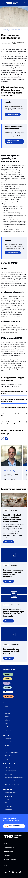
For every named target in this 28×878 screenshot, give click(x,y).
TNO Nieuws (8, 730)
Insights (7, 716)
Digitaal (7, 687)
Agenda (7, 710)
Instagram (16, 872)
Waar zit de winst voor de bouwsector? (13, 407)
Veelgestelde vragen (10, 759)
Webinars (7, 713)
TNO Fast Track (8, 799)
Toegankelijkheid (8, 851)
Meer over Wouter (9, 479)
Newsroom (6, 703)
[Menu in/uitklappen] (2, 2)
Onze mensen (8, 749)
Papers (6, 723)
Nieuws (7, 706)
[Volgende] (6, 438)
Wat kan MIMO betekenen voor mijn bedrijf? (12, 392)
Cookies (6, 843)
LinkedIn (5, 872)
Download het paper (13, 142)
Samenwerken (7, 789)
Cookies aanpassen (12, 114)
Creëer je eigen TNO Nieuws (14, 826)
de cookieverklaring (10, 110)
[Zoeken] (25, 2)
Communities (8, 755)
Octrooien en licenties (10, 781)
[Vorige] (2, 438)
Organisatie (8, 738)
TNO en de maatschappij (11, 752)
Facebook (9, 872)
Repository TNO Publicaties (12, 784)
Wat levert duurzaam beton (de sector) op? (12, 414)
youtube (8, 102)
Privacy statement (9, 847)
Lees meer (9, 542)
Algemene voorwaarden (10, 859)
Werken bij (8, 696)
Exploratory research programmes (14, 777)
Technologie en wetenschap (11, 764)
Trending (7, 727)
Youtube (12, 872)
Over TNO (6, 735)
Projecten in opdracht (10, 792)
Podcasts (7, 720)
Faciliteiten (7, 767)
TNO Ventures (8, 803)
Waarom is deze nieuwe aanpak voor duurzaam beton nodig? (12, 423)
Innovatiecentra (9, 806)
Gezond (7, 678)
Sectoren (8, 692)
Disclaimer (7, 855)
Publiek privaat (8, 796)
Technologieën (8, 774)
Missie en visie (8, 742)
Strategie (7, 745)
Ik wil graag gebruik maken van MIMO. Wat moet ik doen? (12, 400)
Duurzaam (8, 674)
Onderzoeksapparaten (11, 770)
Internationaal (8, 809)
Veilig (6, 683)
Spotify (20, 872)
